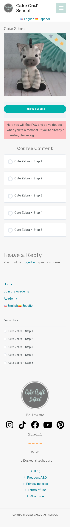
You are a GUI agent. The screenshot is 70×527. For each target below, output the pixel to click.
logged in (28, 262)
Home (8, 284)
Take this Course (35, 108)
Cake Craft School (27, 8)
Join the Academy (16, 291)
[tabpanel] (35, 130)
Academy (10, 298)
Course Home (11, 320)
